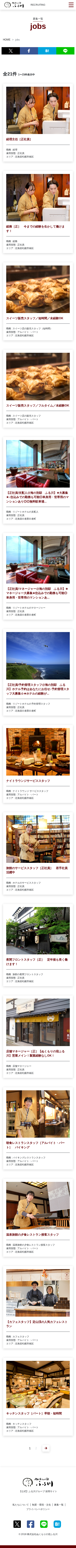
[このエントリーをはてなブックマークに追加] (47, 50)
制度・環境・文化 (41, 1504)
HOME (7, 39)
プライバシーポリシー (38, 1509)
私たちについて (20, 1504)
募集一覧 (59, 1504)
